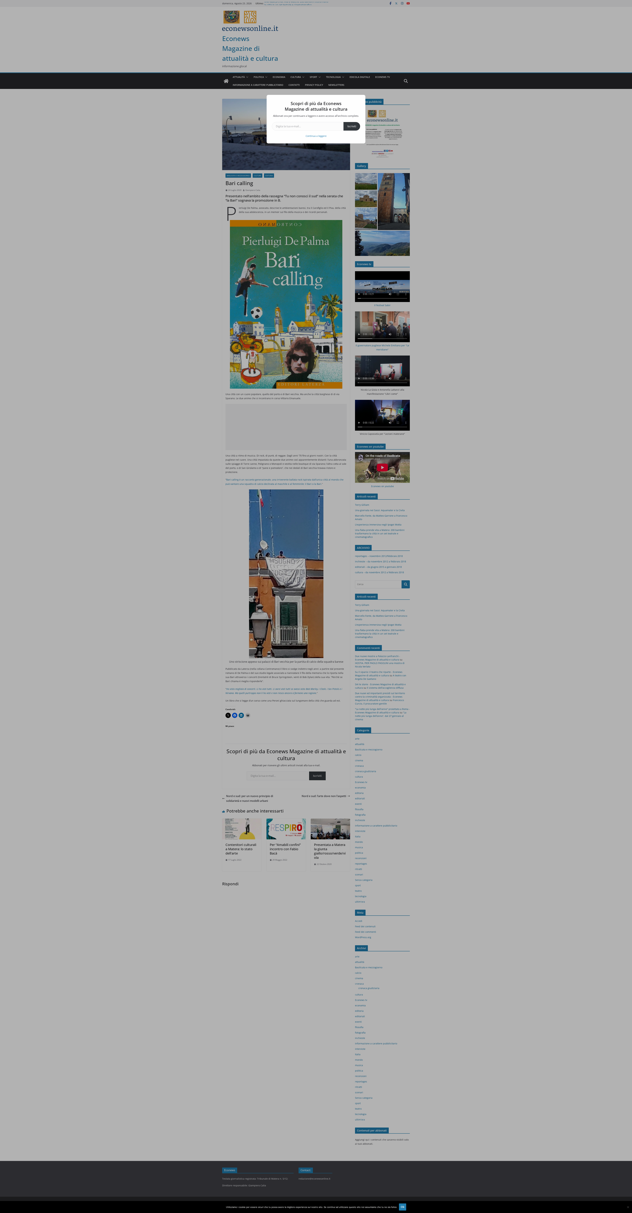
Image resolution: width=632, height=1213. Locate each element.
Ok (402, 1207)
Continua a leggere (316, 136)
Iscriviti (351, 126)
